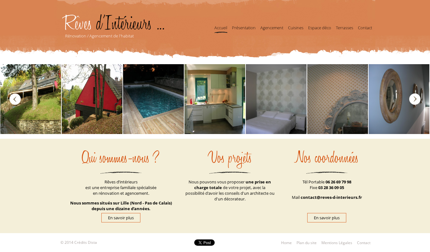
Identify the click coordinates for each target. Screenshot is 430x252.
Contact (365, 28)
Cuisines (295, 28)
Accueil (220, 28)
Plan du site (307, 242)
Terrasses (344, 28)
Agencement (271, 28)
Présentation (244, 28)
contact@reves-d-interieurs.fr (331, 197)
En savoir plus (327, 218)
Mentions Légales (336, 242)
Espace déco (319, 28)
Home (286, 242)
